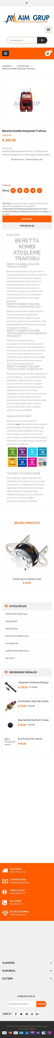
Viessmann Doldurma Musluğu (33, 682)
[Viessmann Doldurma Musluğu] (11, 687)
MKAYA (32, 1028)
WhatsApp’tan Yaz (35, 159)
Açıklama (27, 218)
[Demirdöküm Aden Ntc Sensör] (11, 706)
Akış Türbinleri (11, 628)
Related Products (27, 523)
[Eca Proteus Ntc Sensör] (11, 744)
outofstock (23, 66)
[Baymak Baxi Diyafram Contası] (11, 725)
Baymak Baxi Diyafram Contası (33, 720)
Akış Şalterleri (11, 621)
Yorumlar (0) (27, 225)
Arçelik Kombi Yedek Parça (17, 650)
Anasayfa (7, 66)
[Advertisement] (24, 813)
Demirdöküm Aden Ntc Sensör (33, 701)
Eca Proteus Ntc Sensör (30, 739)
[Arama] (42, 40)
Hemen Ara (18, 159)
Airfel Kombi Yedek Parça (16, 613)
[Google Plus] (37, 1014)
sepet (18, 424)
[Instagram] (31, 1014)
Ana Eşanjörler (11, 643)
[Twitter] (21, 1014)
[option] (27, 100)
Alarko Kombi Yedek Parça (16, 636)
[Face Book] (15, 1014)
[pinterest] (26, 1014)
